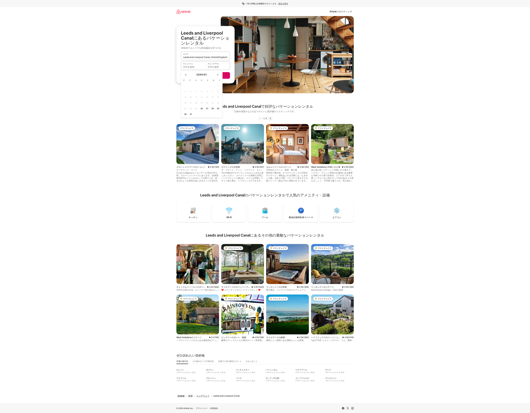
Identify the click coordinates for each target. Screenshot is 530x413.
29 (218, 108)
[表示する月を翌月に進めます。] (218, 75)
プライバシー (202, 408)
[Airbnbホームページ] (183, 11)
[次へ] (270, 118)
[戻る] (260, 118)
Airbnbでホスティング (341, 11)
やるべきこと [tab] (252, 361)
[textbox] (193, 67)
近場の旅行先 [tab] (182, 361)
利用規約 (214, 408)
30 (185, 114)
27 (207, 108)
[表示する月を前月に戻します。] (186, 75)
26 (201, 108)
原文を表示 (283, 3)
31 (191, 114)
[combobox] (205, 57)
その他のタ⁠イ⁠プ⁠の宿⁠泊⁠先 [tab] (203, 361)
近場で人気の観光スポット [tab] (230, 361)
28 (212, 108)
